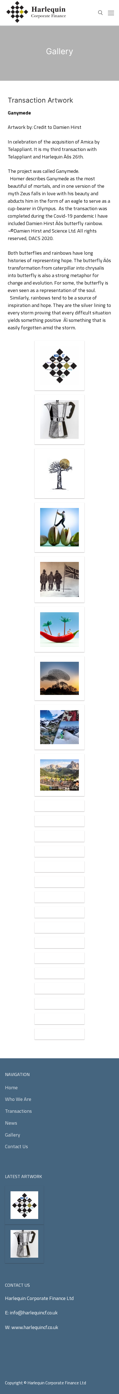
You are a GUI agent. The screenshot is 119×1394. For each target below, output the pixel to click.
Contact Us (16, 1146)
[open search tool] (100, 12)
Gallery (12, 1134)
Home (11, 1087)
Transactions (18, 1111)
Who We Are (18, 1099)
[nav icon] (111, 12)
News (11, 1123)
